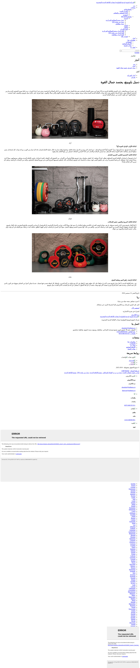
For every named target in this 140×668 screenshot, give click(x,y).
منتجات (133, 7)
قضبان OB (124, 36)
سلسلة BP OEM (126, 16)
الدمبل (126, 18)
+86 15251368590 (129, 420)
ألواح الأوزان (124, 29)
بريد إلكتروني (135, 315)
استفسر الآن (135, 308)
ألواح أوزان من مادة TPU (116, 33)
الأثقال (126, 25)
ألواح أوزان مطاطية (118, 35)
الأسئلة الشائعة (127, 44)
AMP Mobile (125, 371)
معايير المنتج (128, 45)
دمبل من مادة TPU (118, 22)
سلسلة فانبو (128, 9)
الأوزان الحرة (124, 11)
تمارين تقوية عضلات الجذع (131, 372)
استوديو (125, 15)
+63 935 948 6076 (129, 405)
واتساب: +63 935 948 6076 (127, 333)
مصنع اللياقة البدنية (96, 372)
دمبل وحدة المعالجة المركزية (115, 20)
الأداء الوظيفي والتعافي (120, 13)
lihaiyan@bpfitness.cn (128, 390)
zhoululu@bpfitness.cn (128, 328)
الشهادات (129, 42)
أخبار (133, 38)
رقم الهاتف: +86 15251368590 (126, 331)
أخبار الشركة (131, 75)
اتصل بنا (132, 47)
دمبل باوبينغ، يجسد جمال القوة (125, 68)
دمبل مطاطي (119, 24)
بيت (134, 6)
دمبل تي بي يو (117, 372)
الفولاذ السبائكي (108, 372)
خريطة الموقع (134, 371)
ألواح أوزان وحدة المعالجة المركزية (113, 31)
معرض (133, 77)
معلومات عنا (131, 40)
